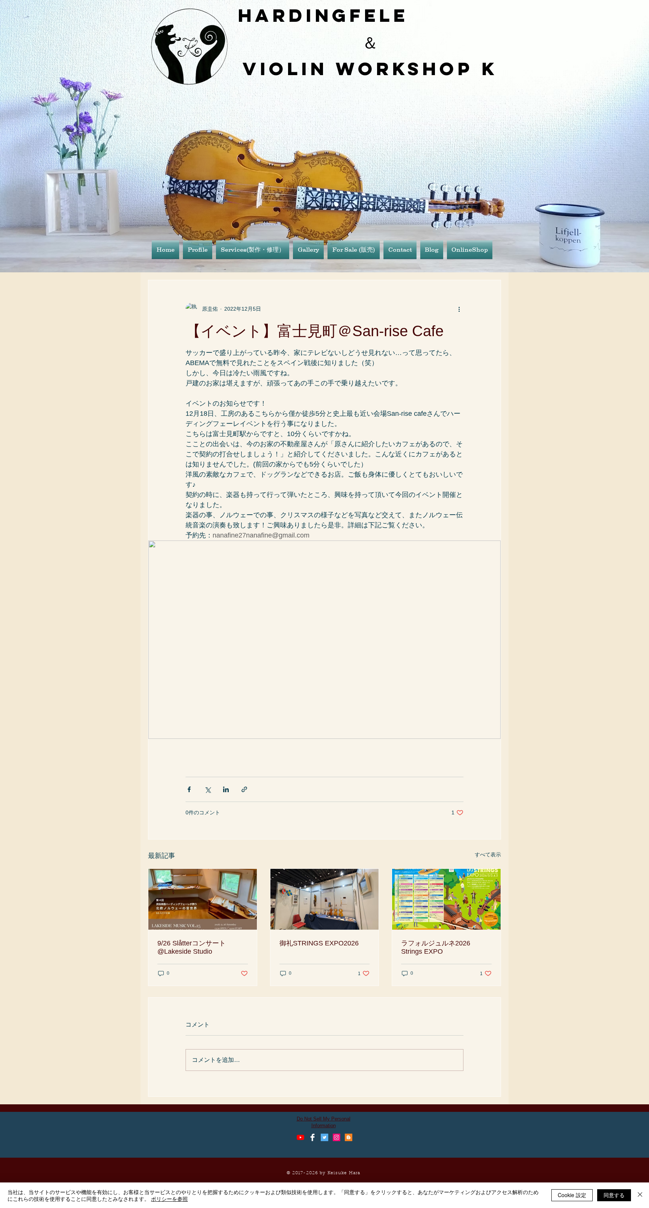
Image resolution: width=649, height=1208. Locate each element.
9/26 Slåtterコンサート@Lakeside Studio (191, 947)
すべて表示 (488, 855)
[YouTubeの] (300, 1137)
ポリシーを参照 (169, 1198)
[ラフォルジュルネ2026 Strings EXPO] (446, 899)
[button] (308, 249)
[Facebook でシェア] (189, 789)
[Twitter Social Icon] (324, 1137)
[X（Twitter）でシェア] (207, 789)
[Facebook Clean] (312, 1137)
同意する (614, 1195)
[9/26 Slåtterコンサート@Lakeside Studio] (202, 899)
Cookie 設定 (572, 1195)
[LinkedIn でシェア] (225, 789)
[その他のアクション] (458, 308)
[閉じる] (639, 1195)
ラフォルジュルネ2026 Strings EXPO (439, 947)
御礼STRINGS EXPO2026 (319, 943)
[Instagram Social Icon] (336, 1137)
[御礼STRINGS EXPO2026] (324, 899)
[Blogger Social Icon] (348, 1137)
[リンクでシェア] (244, 789)
